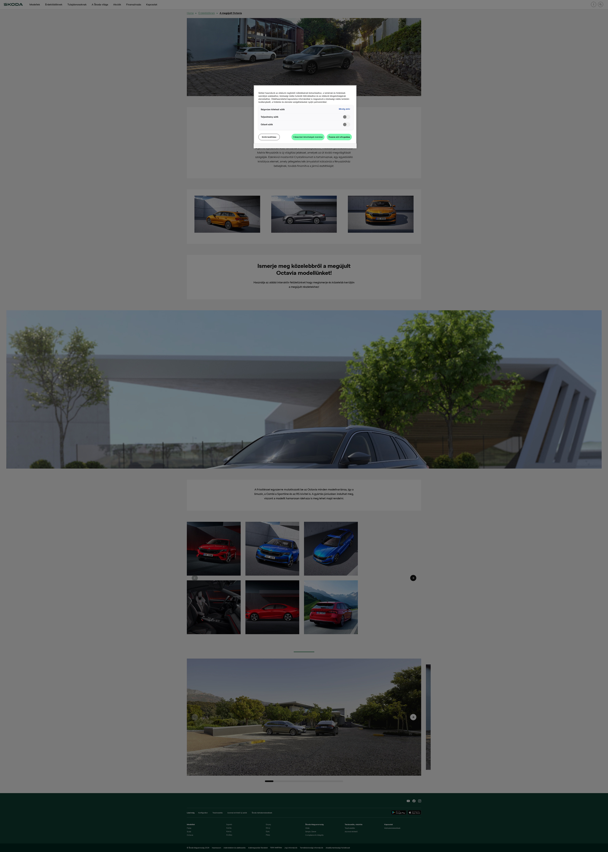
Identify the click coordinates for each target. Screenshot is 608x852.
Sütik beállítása (269, 137)
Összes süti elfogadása (339, 137)
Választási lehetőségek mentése (308, 137)
